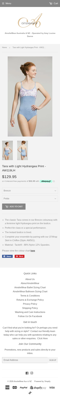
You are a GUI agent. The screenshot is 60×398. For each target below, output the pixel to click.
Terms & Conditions (30, 295)
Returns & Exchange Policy (30, 300)
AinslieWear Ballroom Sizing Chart (30, 291)
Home (4, 47)
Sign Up (52, 360)
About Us (30, 279)
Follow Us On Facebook (30, 316)
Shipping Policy (30, 308)
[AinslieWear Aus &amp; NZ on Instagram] (31, 373)
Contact (34, 331)
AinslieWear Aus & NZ (23, 381)
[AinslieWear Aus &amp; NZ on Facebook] (27, 373)
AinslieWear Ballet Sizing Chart (30, 287)
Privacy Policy (30, 304)
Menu (8, 3)
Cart (55, 3)
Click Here (42, 338)
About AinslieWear (30, 283)
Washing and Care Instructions (30, 312)
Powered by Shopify (42, 381)
